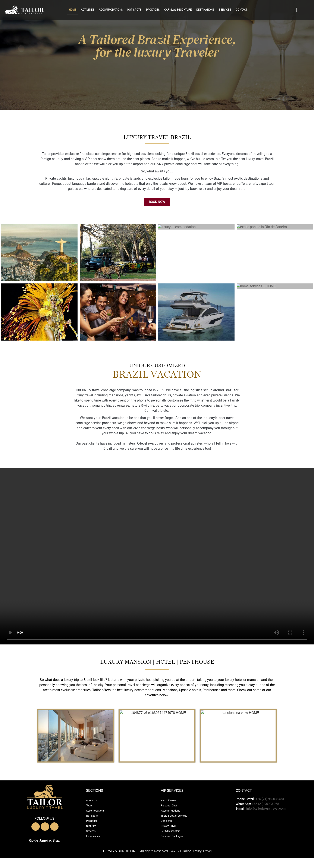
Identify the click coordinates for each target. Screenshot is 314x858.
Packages (91, 820)
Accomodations (95, 810)
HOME (72, 9)
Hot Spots (92, 815)
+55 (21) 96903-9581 (269, 799)
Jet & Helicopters (170, 831)
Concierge (166, 820)
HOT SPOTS (134, 9)
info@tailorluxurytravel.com (266, 808)
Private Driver (168, 826)
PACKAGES (153, 9)
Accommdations (170, 810)
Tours (89, 805)
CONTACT (241, 9)
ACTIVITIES (87, 9)
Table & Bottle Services (174, 815)
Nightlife (91, 826)
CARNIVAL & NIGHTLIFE (178, 9)
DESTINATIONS (205, 9)
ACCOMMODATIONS (111, 9)
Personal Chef (169, 805)
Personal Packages (172, 836)
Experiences (93, 836)
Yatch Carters (168, 800)
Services (90, 831)
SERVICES (225, 9)
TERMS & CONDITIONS (120, 851)
